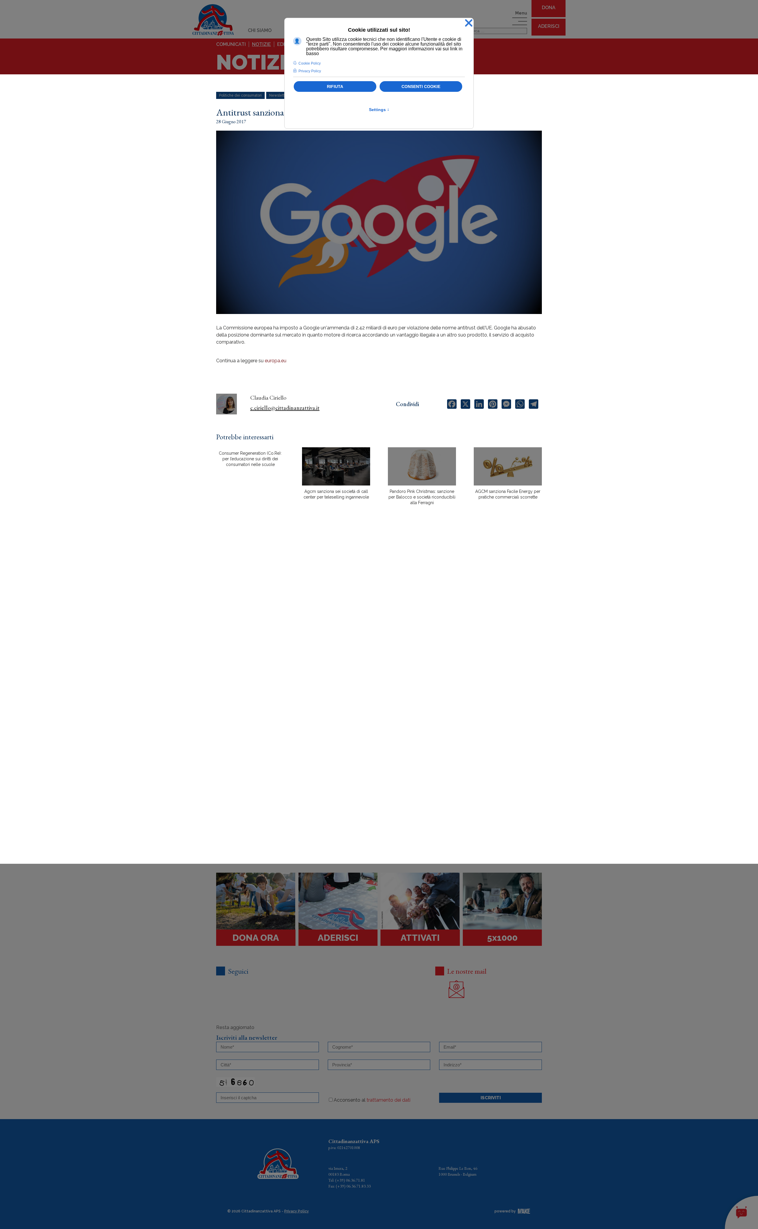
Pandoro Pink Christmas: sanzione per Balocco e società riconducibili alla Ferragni (421, 497)
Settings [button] (379, 109)
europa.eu (275, 360)
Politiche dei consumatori (240, 95)
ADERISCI (548, 26)
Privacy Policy (296, 1211)
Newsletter (278, 95)
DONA (548, 7)
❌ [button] (469, 23)
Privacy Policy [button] (309, 71)
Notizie (261, 44)
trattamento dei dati (388, 1100)
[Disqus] (379, 613)
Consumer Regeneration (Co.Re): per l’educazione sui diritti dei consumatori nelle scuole (250, 459)
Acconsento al (372, 1100)
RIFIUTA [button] (335, 86)
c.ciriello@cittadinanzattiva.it (284, 408)
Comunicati (231, 44)
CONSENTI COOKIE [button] (421, 86)
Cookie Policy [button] (309, 63)
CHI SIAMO (260, 30)
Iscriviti (491, 1097)
